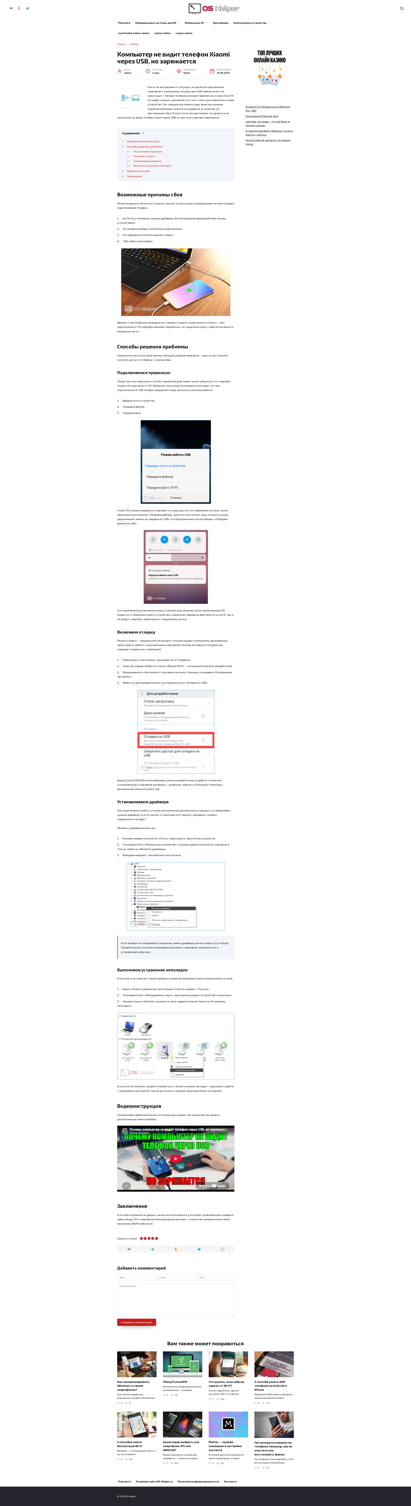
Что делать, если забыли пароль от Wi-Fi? (226, 1384)
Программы (220, 22)
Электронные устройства (249, 22)
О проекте (124, 1481)
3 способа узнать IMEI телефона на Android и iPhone (270, 1385)
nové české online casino (133, 33)
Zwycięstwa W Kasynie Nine (262, 116)
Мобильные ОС (194, 22)
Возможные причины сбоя (143, 141)
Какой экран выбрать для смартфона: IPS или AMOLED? (181, 1446)
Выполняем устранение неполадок (152, 165)
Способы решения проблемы (144, 146)
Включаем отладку (144, 156)
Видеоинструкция (138, 170)
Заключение (134, 176)
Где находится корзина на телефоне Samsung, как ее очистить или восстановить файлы (273, 1448)
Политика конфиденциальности (198, 1481)
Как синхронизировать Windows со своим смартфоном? (133, 1385)
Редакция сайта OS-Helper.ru (154, 1481)
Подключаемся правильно (148, 151)
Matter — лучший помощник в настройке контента (225, 1446)
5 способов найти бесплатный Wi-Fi (129, 1444)
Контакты (230, 1481)
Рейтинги (124, 22)
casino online (162, 33)
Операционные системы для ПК (155, 22)
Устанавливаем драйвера (147, 160)
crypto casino (184, 33)
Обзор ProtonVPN (175, 1381)
